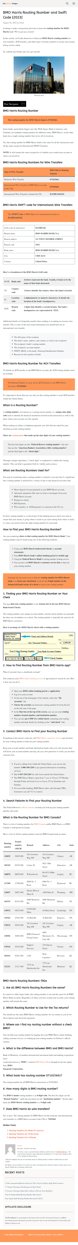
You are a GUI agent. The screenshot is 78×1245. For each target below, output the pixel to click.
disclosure (40, 1235)
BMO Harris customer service (48, 738)
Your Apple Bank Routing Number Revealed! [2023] (24, 1198)
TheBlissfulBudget (61, 1152)
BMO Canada (39, 824)
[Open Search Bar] (67, 3)
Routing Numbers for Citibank (22, 1137)
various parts (18, 435)
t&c (54, 1235)
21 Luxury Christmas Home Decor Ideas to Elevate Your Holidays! (29, 1191)
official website (28, 807)
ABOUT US (31, 1235)
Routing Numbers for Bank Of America (26, 1130)
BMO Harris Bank (42, 1062)
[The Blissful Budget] (10, 3)
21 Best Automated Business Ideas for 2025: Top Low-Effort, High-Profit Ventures (34, 1183)
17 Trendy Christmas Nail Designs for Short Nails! (23, 1187)
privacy (49, 1235)
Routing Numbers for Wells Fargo (24, 1133)
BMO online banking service (31, 678)
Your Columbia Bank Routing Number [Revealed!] (23, 1194)
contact (60, 1235)
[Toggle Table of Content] (22, 103)
